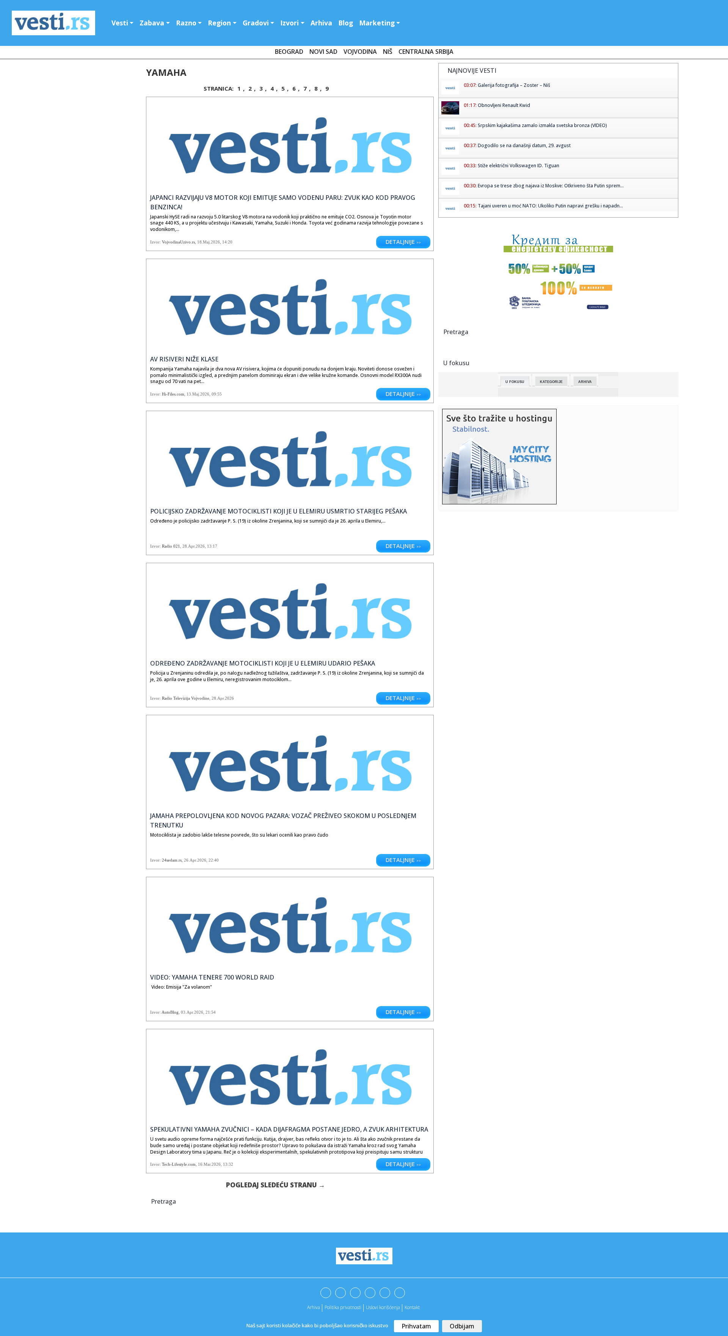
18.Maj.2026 (208, 242)
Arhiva (321, 22)
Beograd (289, 51)
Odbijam (462, 1326)
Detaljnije (403, 241)
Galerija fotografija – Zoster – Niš (514, 85)
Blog (345, 22)
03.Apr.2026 (192, 1012)
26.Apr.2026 (195, 860)
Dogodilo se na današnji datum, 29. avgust (524, 145)
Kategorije (551, 382)
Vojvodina (360, 51)
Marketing (377, 22)
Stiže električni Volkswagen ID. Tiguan (518, 165)
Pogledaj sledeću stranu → (275, 1185)
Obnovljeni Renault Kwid (504, 105)
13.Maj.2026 (198, 394)
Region (219, 22)
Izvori (289, 22)
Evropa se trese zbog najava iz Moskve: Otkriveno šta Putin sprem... (551, 185)
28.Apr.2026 (193, 546)
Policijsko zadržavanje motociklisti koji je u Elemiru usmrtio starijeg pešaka (278, 511)
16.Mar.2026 (209, 1164)
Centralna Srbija (426, 51)
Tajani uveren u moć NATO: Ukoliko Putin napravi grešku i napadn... (550, 206)
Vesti (119, 22)
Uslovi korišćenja (383, 1307)
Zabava (152, 22)
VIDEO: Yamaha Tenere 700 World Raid (212, 977)
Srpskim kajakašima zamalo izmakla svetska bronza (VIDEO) (542, 125)
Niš (387, 51)
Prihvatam (416, 1326)
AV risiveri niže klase (184, 359)
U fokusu (514, 382)
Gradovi (256, 22)
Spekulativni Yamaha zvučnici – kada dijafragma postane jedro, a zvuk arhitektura (289, 1129)
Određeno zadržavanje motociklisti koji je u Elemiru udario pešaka (262, 663)
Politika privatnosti (343, 1307)
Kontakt (412, 1307)
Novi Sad (323, 51)
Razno (186, 22)
